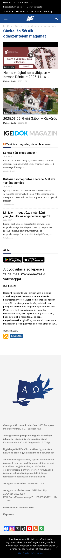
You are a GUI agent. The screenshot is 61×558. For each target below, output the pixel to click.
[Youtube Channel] (29, 528)
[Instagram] (12, 528)
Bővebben (16, 335)
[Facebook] (6, 528)
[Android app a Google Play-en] (13, 261)
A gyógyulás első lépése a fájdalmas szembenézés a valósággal (24, 274)
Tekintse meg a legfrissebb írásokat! (29, 144)
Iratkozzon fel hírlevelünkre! (18, 507)
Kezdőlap (7, 26)
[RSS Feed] (35, 528)
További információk (33, 553)
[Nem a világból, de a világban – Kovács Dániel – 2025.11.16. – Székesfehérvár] (30, 55)
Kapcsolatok (36, 11)
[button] (56, 18)
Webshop (48, 11)
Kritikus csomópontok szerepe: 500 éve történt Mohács (29, 180)
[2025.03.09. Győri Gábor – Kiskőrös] (30, 101)
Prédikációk (9, 67)
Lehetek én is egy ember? (20, 152)
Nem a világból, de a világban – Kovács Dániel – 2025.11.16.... (26, 75)
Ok (19, 553)
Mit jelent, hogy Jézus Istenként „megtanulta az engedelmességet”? (26, 214)
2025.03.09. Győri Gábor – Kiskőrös (30, 119)
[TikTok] (23, 528)
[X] (17, 528)
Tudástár (7, 11)
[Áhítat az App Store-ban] (34, 261)
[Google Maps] (41, 528)
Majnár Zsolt (9, 81)
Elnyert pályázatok (35, 7)
